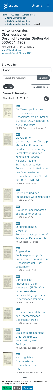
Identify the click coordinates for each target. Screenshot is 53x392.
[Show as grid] (11, 86)
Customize (28, 388)
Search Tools (41, 87)
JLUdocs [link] (15, 14)
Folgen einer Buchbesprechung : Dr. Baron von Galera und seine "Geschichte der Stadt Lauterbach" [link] (32, 259)
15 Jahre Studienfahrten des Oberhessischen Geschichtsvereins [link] (30, 316)
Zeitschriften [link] (28, 14)
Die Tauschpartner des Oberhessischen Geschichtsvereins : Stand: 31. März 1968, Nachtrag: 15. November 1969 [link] (32, 117)
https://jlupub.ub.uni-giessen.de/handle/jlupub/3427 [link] (17, 51)
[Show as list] (5, 86)
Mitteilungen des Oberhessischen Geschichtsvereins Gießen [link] (17, 21)
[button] (10, 6)
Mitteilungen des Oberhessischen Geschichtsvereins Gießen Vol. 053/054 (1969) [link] (17, 24)
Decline (17, 388)
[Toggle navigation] (47, 5)
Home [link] (4, 14)
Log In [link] (39, 5)
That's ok (7, 388)
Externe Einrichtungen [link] (15, 18)
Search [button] (44, 78)
